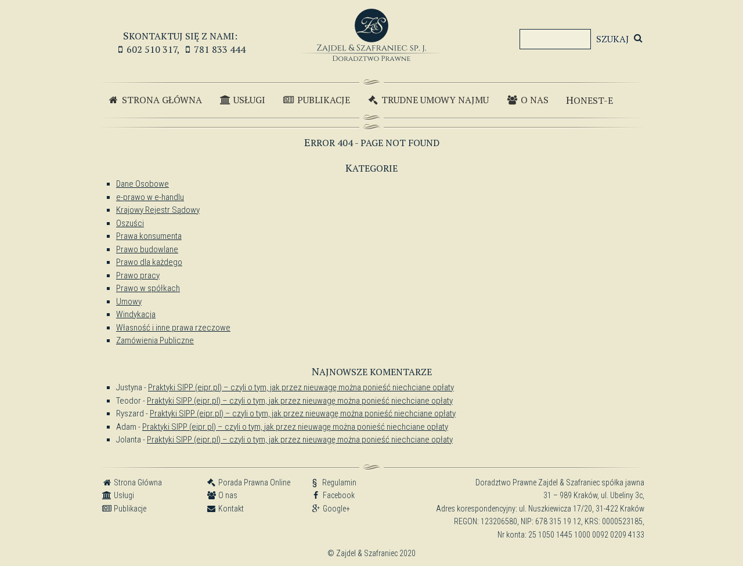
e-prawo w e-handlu (150, 197)
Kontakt (230, 508)
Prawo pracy (138, 275)
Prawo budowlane (147, 249)
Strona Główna (161, 99)
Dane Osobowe (142, 184)
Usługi (248, 99)
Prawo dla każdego (149, 262)
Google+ (335, 508)
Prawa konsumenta (149, 236)
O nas (533, 99)
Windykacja (136, 314)
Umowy (129, 301)
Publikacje (322, 99)
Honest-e (589, 100)
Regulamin (333, 482)
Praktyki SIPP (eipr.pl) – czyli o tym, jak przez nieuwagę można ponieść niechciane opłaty (301, 387)
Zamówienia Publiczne (155, 340)
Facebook (338, 495)
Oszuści (130, 223)
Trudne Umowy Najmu (434, 99)
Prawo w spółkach (148, 288)
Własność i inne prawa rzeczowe (173, 327)
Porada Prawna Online (253, 482)
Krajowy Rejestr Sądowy (158, 210)
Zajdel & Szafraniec (371, 35)
